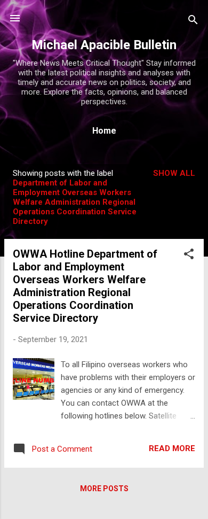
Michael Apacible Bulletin (104, 44)
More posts (104, 488)
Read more (172, 448)
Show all (174, 173)
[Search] (193, 21)
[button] (188, 255)
